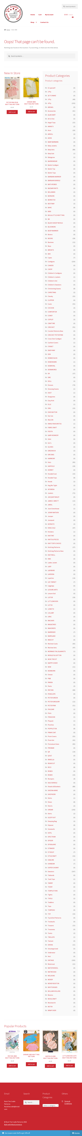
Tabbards (51, 875)
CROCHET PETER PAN (55, 335)
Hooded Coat (52, 474)
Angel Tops (52, 123)
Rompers (51, 779)
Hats (49, 462)
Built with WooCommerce (13, 1125)
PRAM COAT (52, 732)
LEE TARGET (52, 582)
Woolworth (52, 1003)
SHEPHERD (52, 794)
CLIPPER (51, 300)
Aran (49, 130)
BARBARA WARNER (54, 177)
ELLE (49, 404)
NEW (49, 667)
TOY (49, 914)
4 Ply (49, 103)
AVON (50, 138)
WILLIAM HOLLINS (54, 991)
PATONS (51, 690)
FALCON (50, 420)
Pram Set (51, 740)
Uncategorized (53, 949)
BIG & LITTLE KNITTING (56, 215)
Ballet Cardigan (53, 165)
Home (32, 15)
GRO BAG (51, 455)
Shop (32, 22)
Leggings (51, 586)
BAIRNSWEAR (52, 161)
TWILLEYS (51, 937)
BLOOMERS (52, 227)
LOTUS (50, 605)
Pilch (49, 713)
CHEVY (50, 269)
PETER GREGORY (54, 702)
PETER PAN (52, 706)
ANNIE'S (51, 126)
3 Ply (49, 99)
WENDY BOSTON (53, 983)
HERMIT (51, 470)
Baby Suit (51, 153)
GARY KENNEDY (53, 435)
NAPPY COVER (53, 663)
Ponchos (51, 725)
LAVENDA (51, 574)
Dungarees (51, 397)
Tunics (50, 933)
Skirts (50, 814)
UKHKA (50, 945)
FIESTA (50, 431)
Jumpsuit (51, 520)
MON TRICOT (52, 659)
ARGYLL (50, 134)
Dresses (50, 385)
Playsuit (50, 721)
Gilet (49, 439)
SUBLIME (51, 860)
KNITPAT (51, 536)
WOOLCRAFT (52, 999)
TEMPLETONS (53, 891)
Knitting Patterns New (55, 551)
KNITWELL (51, 555)
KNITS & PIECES (53, 539)
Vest (49, 956)
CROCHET (51, 327)
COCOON (51, 308)
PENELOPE (52, 694)
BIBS (49, 211)
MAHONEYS (52, 628)
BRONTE (51, 250)
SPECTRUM (52, 837)
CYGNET (50, 346)
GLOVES (50, 447)
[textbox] (50, 1105)
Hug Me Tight (52, 485)
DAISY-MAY (51, 350)
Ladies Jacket (52, 563)
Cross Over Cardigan (55, 339)
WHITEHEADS (52, 987)
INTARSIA (51, 489)
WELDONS (51, 976)
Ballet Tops (52, 173)
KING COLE (51, 528)
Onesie (50, 675)
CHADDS (51, 265)
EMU (49, 408)
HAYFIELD (51, 466)
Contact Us (44, 22)
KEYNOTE (51, 524)
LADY (49, 567)
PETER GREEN (53, 698)
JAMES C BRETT (53, 501)
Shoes (50, 802)
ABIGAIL (50, 107)
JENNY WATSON (53, 512)
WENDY (50, 980)
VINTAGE (51, 960)
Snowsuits (51, 829)
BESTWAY (51, 204)
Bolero (50, 234)
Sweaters (51, 871)
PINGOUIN (51, 717)
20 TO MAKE (52, 96)
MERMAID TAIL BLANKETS (57, 651)
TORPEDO (51, 910)
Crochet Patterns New (55, 331)
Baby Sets (51, 150)
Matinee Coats (53, 644)
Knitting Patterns (54, 547)
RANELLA (51, 760)
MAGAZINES (52, 624)
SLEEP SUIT (52, 817)
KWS (49, 559)
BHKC (50, 208)
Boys (49, 246)
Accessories (52, 111)
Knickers (51, 532)
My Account (49, 15)
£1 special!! (51, 88)
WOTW (50, 1007)
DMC (49, 377)
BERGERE (51, 196)
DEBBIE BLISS (52, 358)
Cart (40, 15)
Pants (50, 686)
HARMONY (51, 458)
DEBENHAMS (52, 362)
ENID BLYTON (52, 412)
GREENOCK (52, 451)
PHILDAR (51, 709)
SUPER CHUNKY (53, 868)
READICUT (51, 763)
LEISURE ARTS (53, 590)
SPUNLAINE (52, 844)
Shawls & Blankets (54, 786)
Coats (50, 304)
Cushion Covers (53, 343)
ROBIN (50, 775)
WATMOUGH (52, 972)
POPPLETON (52, 729)
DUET (50, 393)
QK (49, 752)
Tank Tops (51, 879)
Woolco (50, 995)
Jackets (50, 493)
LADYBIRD (51, 570)
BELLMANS (51, 192)
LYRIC (50, 617)
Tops (49, 906)
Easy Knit (51, 401)
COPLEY (50, 319)
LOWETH (51, 609)
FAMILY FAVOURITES (55, 424)
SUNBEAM (51, 864)
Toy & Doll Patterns (54, 918)
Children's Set (52, 281)
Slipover (50, 825)
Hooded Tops (52, 478)
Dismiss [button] (77, 1133)
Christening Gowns (54, 289)
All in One (51, 119)
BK (49, 219)
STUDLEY (51, 852)
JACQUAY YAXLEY (53, 497)
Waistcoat (51, 964)
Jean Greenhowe (53, 509)
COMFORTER (52, 312)
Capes (50, 258)
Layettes (51, 578)
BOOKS (50, 238)
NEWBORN (51, 671)
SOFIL (50, 833)
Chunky (50, 296)
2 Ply (49, 92)
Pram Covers (52, 736)
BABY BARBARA (53, 142)
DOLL (50, 381)
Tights (50, 895)
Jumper (50, 516)
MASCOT (51, 640)
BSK (49, 254)
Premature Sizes (53, 744)
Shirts (50, 798)
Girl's (49, 443)
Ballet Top (51, 169)
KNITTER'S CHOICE (54, 543)
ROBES (50, 771)
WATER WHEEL (53, 968)
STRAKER (51, 848)
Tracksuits (51, 922)
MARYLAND (51, 636)
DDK (49, 354)
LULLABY (51, 613)
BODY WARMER (53, 231)
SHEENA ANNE (53, 790)
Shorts (50, 806)
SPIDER (50, 841)
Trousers (51, 925)
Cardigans (51, 262)
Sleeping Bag (52, 821)
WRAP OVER (52, 1010)
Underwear (51, 953)
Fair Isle (50, 416)
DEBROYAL (51, 366)
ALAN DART (52, 115)
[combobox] (51, 1105)
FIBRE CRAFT (52, 427)
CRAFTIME (51, 323)
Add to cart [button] (12, 112)
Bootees (51, 242)
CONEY (50, 316)
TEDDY (50, 887)
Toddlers (51, 902)
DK (49, 373)
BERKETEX (51, 200)
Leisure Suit (52, 593)
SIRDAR (50, 810)
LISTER (50, 597)
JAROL (50, 505)
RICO (49, 767)
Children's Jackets (54, 277)
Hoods (50, 482)
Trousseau (51, 929)
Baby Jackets (52, 146)
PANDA (50, 682)
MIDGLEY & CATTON (54, 655)
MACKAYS (51, 621)
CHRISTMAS (52, 292)
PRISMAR (51, 748)
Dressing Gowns (53, 389)
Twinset (50, 941)
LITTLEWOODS (53, 601)
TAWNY (50, 883)
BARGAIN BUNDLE (54, 180)
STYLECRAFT (52, 856)
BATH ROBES (52, 184)
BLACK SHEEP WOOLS (55, 223)
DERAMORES (52, 370)
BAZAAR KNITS (53, 188)
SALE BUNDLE (52, 783)
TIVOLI (50, 898)
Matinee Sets (52, 648)
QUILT (50, 756)
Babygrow (51, 157)
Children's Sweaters (54, 285)
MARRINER (51, 632)
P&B (49, 678)
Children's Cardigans (55, 273)
